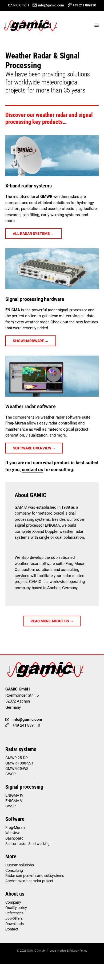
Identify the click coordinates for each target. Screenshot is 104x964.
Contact (11, 929)
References (14, 913)
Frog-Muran (76, 563)
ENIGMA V (13, 801)
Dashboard (14, 838)
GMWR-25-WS (16, 768)
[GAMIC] (32, 25)
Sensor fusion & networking (27, 843)
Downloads (14, 924)
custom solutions (37, 569)
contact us (32, 469)
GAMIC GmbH (36, 950)
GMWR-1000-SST (19, 763)
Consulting (14, 870)
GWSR (10, 774)
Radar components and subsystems (34, 875)
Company (13, 902)
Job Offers (14, 918)
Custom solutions (19, 865)
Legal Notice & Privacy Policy (68, 950)
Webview (12, 833)
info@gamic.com (51, 5)
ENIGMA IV (14, 795)
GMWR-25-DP (16, 758)
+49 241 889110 (84, 5)
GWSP (10, 806)
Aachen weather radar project (29, 881)
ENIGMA (52, 525)
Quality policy (16, 908)
